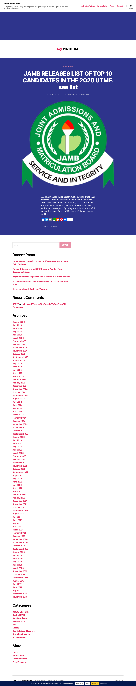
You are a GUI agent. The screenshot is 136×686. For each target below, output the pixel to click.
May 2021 (16, 523)
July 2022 (17, 478)
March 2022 (17, 491)
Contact (120, 6)
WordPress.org (19, 662)
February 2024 (19, 418)
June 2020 (17, 558)
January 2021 (18, 536)
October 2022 (18, 469)
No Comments (84, 94)
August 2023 (18, 437)
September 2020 (20, 549)
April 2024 (17, 411)
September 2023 (20, 434)
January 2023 (18, 459)
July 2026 (17, 325)
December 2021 (19, 501)
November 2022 (19, 466)
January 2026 (18, 344)
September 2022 (20, 472)
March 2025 (17, 376)
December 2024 (20, 386)
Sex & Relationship (21, 634)
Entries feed (18, 655)
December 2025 (19, 347)
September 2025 (20, 357)
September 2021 (20, 510)
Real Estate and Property (23, 631)
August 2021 (18, 514)
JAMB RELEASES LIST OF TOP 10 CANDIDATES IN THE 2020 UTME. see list (68, 80)
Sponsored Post (19, 637)
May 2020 (17, 562)
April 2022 (17, 488)
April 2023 (17, 450)
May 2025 (17, 370)
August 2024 (18, 399)
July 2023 (17, 440)
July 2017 (17, 584)
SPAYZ (15, 304)
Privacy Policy (102, 6)
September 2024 (20, 395)
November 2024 (20, 389)
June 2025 (17, 367)
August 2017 (18, 581)
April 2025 (17, 373)
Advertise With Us (88, 6)
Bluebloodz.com (12, 4)
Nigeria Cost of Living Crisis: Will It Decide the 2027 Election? (41, 277)
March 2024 (18, 415)
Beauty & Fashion (20, 612)
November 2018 (19, 571)
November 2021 (19, 504)
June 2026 (17, 328)
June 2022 (17, 482)
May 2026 (17, 331)
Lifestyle (16, 628)
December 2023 (19, 424)
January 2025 (18, 383)
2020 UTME (48, 226)
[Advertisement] (68, 26)
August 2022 (18, 475)
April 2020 (17, 565)
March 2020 (18, 568)
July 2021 (17, 517)
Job (14, 624)
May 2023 (17, 447)
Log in (15, 652)
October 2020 (18, 546)
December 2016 (19, 594)
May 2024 (17, 408)
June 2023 (17, 443)
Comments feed (19, 659)
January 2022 (18, 498)
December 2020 (20, 539)
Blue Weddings (19, 618)
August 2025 (18, 360)
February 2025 (19, 379)
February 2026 (19, 341)
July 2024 (17, 402)
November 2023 (19, 427)
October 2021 (18, 507)
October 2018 (18, 574)
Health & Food (18, 621)
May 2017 (16, 590)
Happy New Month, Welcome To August (30, 289)
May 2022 (17, 485)
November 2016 (19, 597)
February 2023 (19, 456)
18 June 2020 (69, 94)
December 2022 (19, 462)
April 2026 (17, 335)
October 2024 (18, 392)
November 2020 (20, 542)
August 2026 (18, 322)
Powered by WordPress (55, 681)
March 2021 (17, 530)
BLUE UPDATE (68, 66)
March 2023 (17, 453)
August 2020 (18, 552)
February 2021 (19, 533)
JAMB (55, 226)
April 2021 (17, 526)
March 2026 (18, 338)
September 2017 (20, 578)
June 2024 (17, 405)
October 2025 (18, 354)
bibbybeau (55, 94)
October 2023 (18, 431)
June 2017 (17, 587)
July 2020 (17, 555)
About (112, 6)
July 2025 (17, 363)
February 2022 (19, 494)
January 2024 (18, 421)
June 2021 (17, 520)
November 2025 (19, 351)
